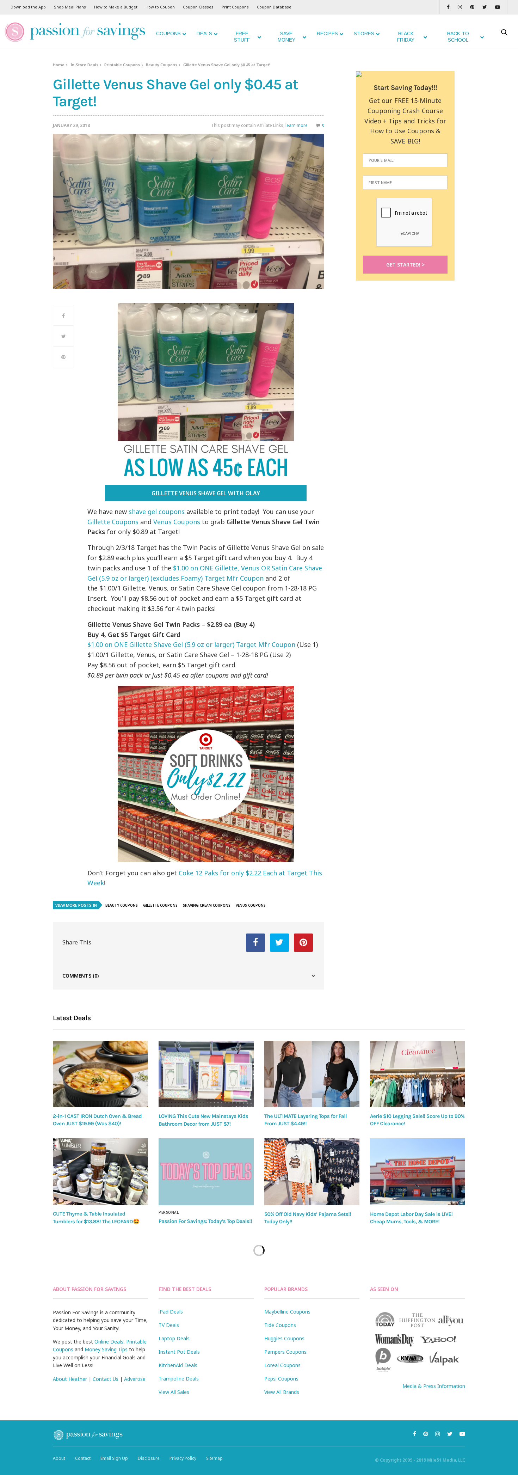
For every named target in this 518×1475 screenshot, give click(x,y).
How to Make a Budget (115, 7)
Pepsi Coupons (281, 1378)
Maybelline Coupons (287, 1311)
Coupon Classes (198, 7)
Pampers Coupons (285, 1351)
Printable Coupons (122, 64)
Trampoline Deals (179, 1378)
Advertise (135, 1379)
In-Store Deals (84, 64)
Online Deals (108, 1341)
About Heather (70, 1379)
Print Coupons (235, 7)
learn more (296, 125)
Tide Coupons (280, 1325)
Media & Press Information (433, 1386)
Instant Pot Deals (179, 1351)
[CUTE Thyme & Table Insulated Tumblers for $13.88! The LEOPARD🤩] (100, 1171)
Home (58, 64)
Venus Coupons (176, 522)
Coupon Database (274, 7)
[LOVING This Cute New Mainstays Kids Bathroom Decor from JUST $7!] (206, 1074)
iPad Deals (171, 1311)
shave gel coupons (157, 511)
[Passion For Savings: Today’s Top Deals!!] (206, 1171)
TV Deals (169, 1325)
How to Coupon (160, 7)
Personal (169, 1212)
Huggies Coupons (284, 1338)
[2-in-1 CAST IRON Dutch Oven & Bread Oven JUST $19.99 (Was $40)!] (100, 1074)
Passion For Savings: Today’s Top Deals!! (205, 1221)
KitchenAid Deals (178, 1365)
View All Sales (174, 1392)
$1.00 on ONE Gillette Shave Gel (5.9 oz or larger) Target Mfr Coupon (191, 644)
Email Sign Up (114, 1458)
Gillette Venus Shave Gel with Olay (206, 493)
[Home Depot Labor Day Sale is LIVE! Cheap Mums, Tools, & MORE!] (417, 1171)
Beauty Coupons (161, 64)
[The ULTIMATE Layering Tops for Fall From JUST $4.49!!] (311, 1074)
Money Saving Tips (106, 1349)
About (59, 1458)
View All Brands (281, 1392)
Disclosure (149, 1458)
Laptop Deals (174, 1338)
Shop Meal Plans (70, 7)
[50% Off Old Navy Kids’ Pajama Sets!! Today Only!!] (311, 1171)
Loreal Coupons (282, 1365)
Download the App (28, 7)
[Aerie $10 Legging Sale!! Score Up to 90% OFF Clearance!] (417, 1074)
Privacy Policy (182, 1458)
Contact (83, 1458)
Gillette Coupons (112, 522)
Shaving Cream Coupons (206, 905)
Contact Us (105, 1379)
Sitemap (214, 1458)
